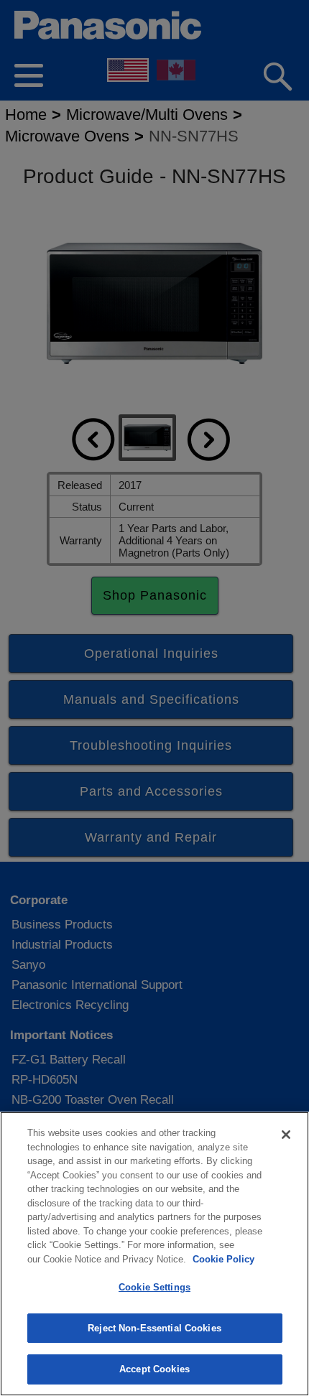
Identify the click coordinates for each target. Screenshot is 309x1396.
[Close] (286, 1134)
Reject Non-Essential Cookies (154, 1328)
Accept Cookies (154, 1369)
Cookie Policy (223, 1259)
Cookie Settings (154, 1287)
